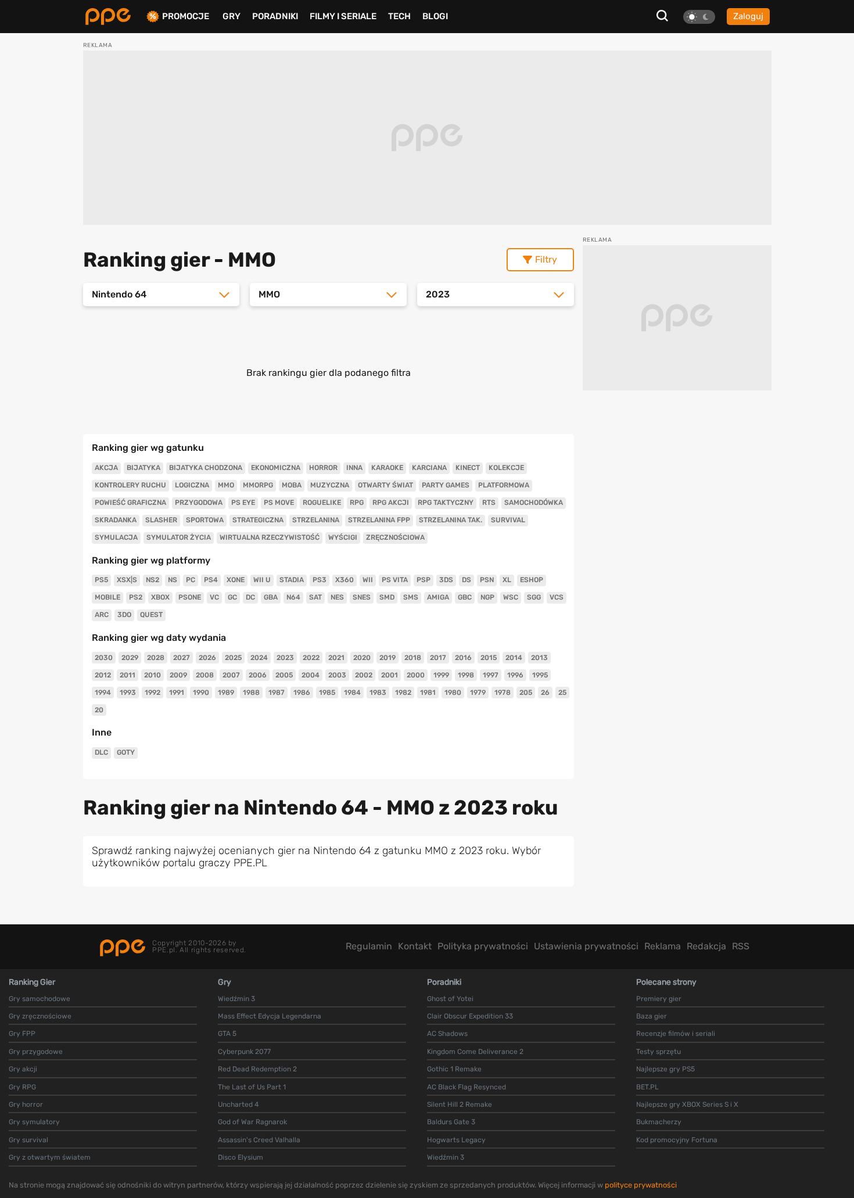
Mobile (107, 597)
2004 (311, 675)
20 (99, 710)
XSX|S (127, 580)
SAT (315, 597)
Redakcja (706, 946)
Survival (508, 520)
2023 (285, 658)
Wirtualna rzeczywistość (270, 537)
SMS (410, 597)
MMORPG (258, 485)
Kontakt (415, 946)
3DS (446, 580)
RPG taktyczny (445, 502)
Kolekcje (506, 468)
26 (545, 692)
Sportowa (205, 520)
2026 (207, 658)
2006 (258, 675)
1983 (377, 692)
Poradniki (275, 16)
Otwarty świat (385, 485)
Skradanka (116, 520)
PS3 (319, 580)
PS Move (279, 502)
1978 (502, 692)
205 (525, 692)
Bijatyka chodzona (205, 468)
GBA (271, 597)
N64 (293, 597)
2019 (387, 658)
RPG (357, 502)
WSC (510, 597)
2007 (231, 675)
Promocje (185, 16)
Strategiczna (258, 520)
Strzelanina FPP (379, 520)
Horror (323, 468)
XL (507, 580)
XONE (236, 580)
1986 (301, 692)
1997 (490, 675)
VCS (557, 597)
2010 (152, 675)
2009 (178, 675)
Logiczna (192, 485)
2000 (416, 675)
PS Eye (243, 502)
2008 (205, 675)
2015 (488, 658)
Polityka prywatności (482, 946)
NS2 (152, 580)
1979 (478, 692)
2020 (362, 658)
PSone (189, 597)
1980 (452, 692)
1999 (441, 675)
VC (214, 597)
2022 (311, 658)
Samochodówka (533, 502)
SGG (534, 597)
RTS (489, 502)
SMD (386, 597)
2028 (155, 658)
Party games (445, 485)
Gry (232, 16)
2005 (284, 675)
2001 (389, 675)
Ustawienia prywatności (586, 946)
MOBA (292, 485)
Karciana (429, 468)
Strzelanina (315, 520)
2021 (336, 658)
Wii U (262, 580)
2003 (337, 675)
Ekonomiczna (275, 468)
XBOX (160, 597)
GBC (465, 597)
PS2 (135, 597)
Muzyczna (329, 485)
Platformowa (503, 485)
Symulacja (116, 537)
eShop (531, 580)
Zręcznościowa (395, 537)
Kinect (467, 468)
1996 (515, 675)
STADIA (291, 580)
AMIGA (438, 597)
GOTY (126, 752)
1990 (201, 692)
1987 (276, 692)
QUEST (151, 615)
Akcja (106, 468)
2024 (259, 658)
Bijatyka (143, 468)
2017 (438, 658)
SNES (362, 597)
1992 (152, 692)
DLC (101, 752)
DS (466, 580)
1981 (428, 692)
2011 (127, 675)
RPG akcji (390, 502)
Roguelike (322, 502)
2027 (181, 658)
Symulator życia (178, 537)
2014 (513, 658)
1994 (103, 692)
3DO (124, 615)
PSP (423, 580)
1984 (352, 692)
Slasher (161, 520)
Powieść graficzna (130, 502)
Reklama (662, 946)
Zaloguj (748, 16)
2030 (104, 658)
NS (172, 580)
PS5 (101, 580)
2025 (233, 658)
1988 (251, 692)
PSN (487, 580)
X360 (344, 580)
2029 (129, 658)
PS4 (211, 580)
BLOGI (435, 16)
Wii (368, 580)
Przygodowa (199, 502)
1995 (540, 675)
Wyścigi (342, 537)
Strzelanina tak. (450, 520)
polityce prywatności (641, 1185)
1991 (176, 692)
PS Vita (395, 580)
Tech (399, 16)
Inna (354, 468)
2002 (363, 675)
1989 (226, 692)
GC (232, 597)
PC (190, 580)
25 (562, 692)
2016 (463, 658)
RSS (740, 946)
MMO (226, 485)
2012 (103, 675)
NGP (487, 597)
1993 (128, 692)
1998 (466, 675)
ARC (102, 615)
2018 (412, 658)
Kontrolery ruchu (130, 485)
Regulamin (369, 946)
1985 (327, 692)
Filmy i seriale (343, 16)
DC (250, 597)
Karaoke (387, 468)
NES (337, 597)
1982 (403, 692)
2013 (539, 658)
